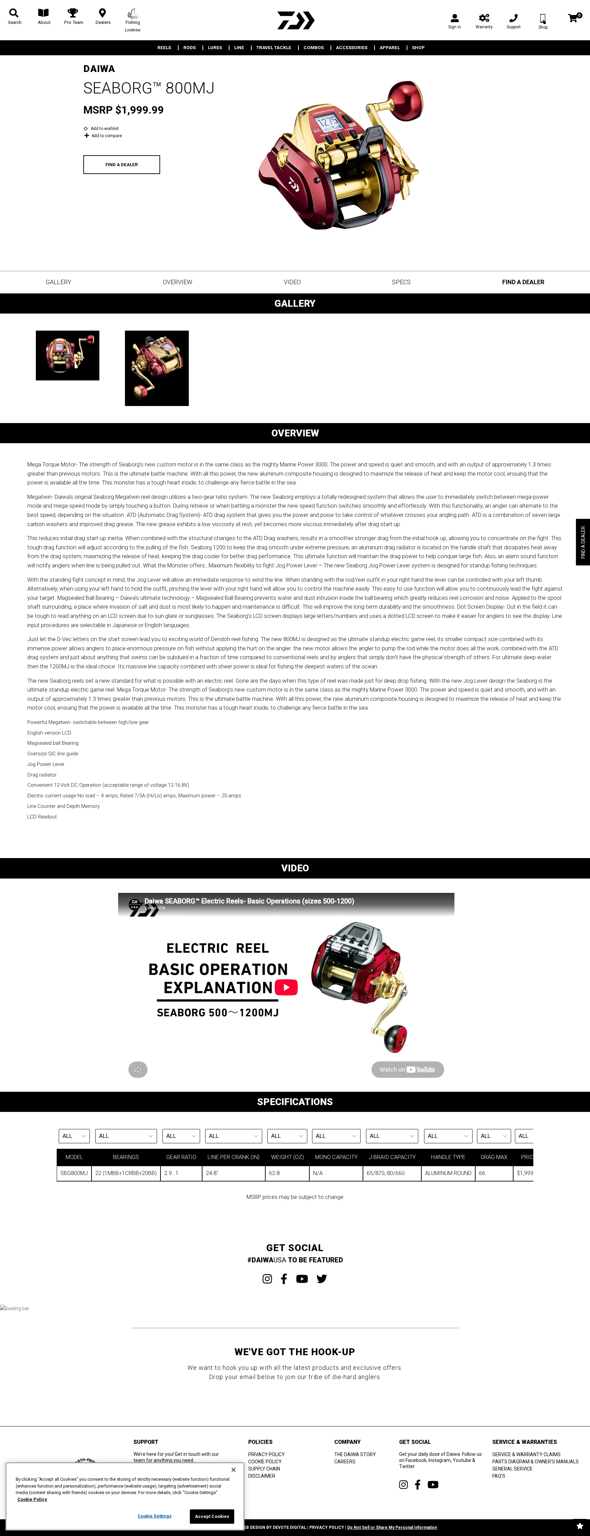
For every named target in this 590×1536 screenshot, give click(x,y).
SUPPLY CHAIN (264, 1469)
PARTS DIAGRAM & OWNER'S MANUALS (535, 1461)
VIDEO (292, 282)
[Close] (233, 1469)
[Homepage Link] (295, 20)
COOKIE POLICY (265, 1461)
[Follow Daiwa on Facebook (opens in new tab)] (418, 1485)
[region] (124, 1496)
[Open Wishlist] (580, 1526)
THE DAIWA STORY (355, 1454)
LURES (215, 47)
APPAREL (390, 47)
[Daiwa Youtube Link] (302, 1279)
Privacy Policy (326, 1527)
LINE (239, 47)
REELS (164, 47)
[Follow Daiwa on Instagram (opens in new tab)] (403, 1485)
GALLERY (58, 282)
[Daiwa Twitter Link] (322, 1279)
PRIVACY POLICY (266, 1454)
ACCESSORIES (351, 47)
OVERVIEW (177, 282)
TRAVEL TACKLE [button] (273, 47)
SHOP (418, 47)
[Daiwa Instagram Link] (267, 1279)
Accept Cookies (212, 1516)
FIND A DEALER (122, 164)
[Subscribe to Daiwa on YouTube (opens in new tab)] (433, 1485)
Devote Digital (289, 1527)
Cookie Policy (32, 1499)
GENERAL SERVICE (512, 1469)
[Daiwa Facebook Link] (284, 1279)
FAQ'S (498, 1476)
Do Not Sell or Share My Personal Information (392, 1527)
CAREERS (344, 1461)
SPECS (401, 282)
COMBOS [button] (314, 47)
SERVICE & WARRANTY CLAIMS (526, 1454)
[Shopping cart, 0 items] (572, 19)
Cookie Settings (155, 1516)
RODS (189, 47)
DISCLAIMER (261, 1476)
